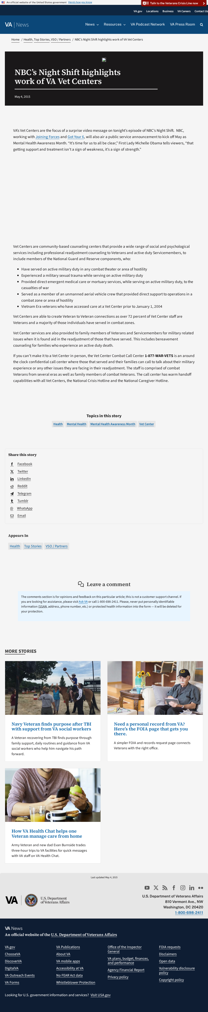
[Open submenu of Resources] (123, 24)
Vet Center (146, 424)
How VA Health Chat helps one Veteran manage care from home (47, 833)
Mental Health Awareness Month (112, 424)
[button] (201, 24)
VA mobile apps (68, 961)
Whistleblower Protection (75, 982)
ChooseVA (12, 954)
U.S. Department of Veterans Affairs (84, 934)
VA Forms (12, 982)
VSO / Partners (57, 546)
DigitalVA (11, 968)
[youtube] (147, 887)
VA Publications (68, 947)
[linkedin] (191, 887)
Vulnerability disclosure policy (177, 970)
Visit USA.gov (100, 995)
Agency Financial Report (126, 969)
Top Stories (33, 546)
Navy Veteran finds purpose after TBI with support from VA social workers (51, 726)
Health (15, 546)
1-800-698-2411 (189, 912)
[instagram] (182, 887)
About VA (63, 954)
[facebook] (173, 887)
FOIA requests (170, 947)
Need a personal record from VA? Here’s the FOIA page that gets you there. (151, 729)
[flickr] (200, 887)
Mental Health (76, 424)
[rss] (164, 887)
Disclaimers (168, 954)
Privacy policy (118, 977)
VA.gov (10, 947)
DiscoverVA (13, 961)
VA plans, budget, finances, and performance (128, 961)
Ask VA (83, 601)
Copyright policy (171, 979)
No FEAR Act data (69, 975)
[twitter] (156, 887)
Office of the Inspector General (125, 949)
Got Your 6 (76, 137)
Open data (167, 961)
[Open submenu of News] (97, 24)
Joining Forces (48, 137)
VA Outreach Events (20, 975)
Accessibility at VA (69, 968)
